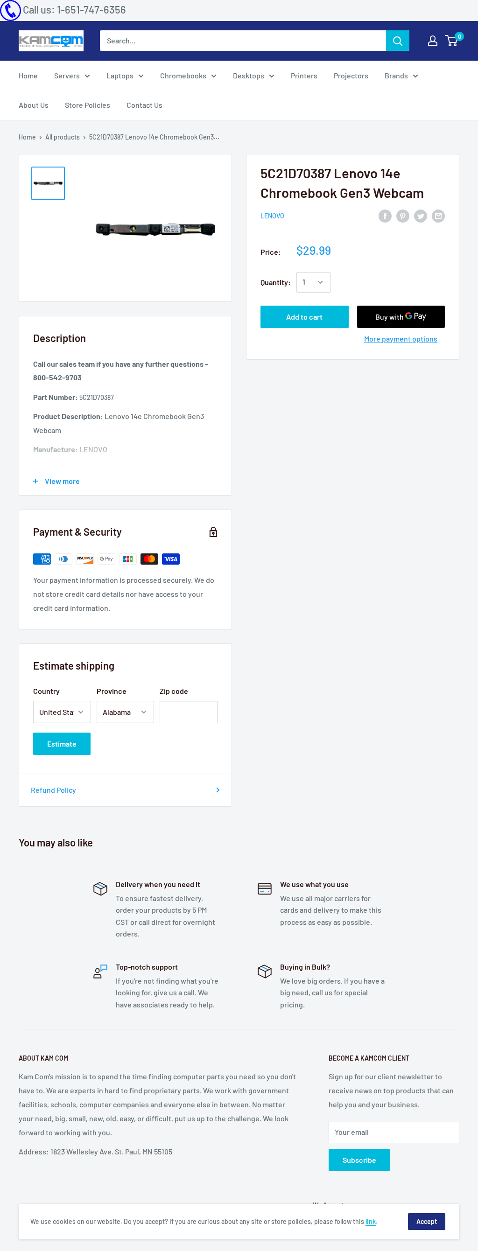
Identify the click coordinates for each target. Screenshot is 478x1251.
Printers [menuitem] (304, 75)
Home (27, 137)
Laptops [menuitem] (120, 75)
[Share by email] (438, 215)
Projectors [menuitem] (351, 75)
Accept (426, 1221)
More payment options (400, 338)
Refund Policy (53, 789)
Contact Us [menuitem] (144, 104)
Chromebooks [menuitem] (183, 75)
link (371, 1221)
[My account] (432, 40)
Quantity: (275, 282)
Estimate (62, 743)
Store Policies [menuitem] (87, 104)
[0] (451, 40)
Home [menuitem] (28, 75)
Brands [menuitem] (396, 75)
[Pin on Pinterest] (402, 215)
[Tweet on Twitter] (420, 215)
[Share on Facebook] (385, 215)
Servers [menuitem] (67, 75)
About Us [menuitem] (34, 104)
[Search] (397, 40)
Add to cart (304, 316)
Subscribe (359, 1159)
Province (112, 690)
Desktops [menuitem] (248, 75)
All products (62, 137)
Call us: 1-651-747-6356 (74, 9)
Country (46, 690)
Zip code (174, 690)
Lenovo (272, 216)
